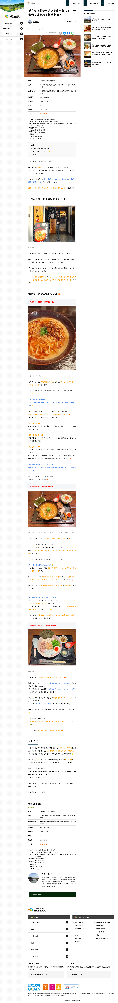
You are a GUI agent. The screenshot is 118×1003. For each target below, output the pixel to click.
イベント (77, 935)
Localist (77, 932)
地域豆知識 (78, 938)
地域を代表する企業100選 (103, 922)
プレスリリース (79, 926)
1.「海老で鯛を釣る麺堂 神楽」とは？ (43, 148)
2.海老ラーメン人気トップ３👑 (41, 151)
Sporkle (77, 941)
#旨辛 (40, 29)
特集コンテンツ (79, 922)
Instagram (43, 113)
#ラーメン (32, 29)
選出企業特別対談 (100, 929)
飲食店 (97, 935)
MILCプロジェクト (80, 929)
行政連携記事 (99, 926)
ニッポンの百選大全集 (102, 938)
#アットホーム (48, 29)
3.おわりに (34, 154)
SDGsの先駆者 (100, 932)
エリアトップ (77, 3)
